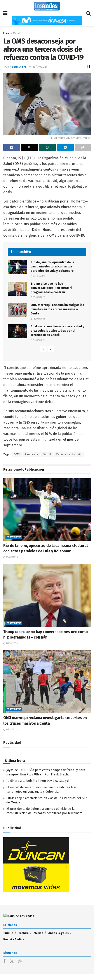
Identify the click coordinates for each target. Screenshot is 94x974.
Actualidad (14, 537)
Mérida (38, 933)
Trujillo (8, 933)
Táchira (23, 933)
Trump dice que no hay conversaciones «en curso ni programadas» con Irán (51, 288)
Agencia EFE (18, 66)
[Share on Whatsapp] (47, 147)
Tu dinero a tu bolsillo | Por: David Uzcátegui (37, 781)
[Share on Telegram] (65, 147)
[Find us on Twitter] (12, 961)
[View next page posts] (51, 349)
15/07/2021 (40, 66)
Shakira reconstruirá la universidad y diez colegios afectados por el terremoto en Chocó (57, 331)
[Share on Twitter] (29, 147)
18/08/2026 (39, 297)
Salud (47, 454)
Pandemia (31, 454)
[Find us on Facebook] (4, 961)
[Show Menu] (5, 13)
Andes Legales (58, 933)
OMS (17, 454)
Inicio (6, 33)
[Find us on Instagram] (19, 961)
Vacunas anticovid (69, 454)
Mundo (17, 33)
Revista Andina (13, 939)
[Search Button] (88, 13)
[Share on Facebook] (11, 147)
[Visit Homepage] (47, 6)
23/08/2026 (39, 276)
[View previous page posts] (43, 349)
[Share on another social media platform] (83, 147)
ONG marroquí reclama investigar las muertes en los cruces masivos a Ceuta (57, 309)
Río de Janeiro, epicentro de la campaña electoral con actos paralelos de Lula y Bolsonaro (52, 266)
